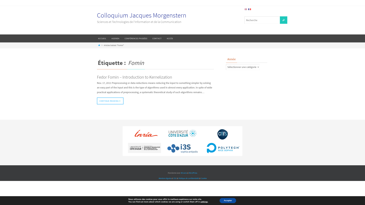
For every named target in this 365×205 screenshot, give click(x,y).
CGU (174, 178)
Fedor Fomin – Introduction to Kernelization (134, 77)
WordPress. (193, 173)
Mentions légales (165, 178)
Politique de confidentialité (188, 178)
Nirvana (184, 173)
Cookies (204, 178)
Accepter (228, 200)
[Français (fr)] (249, 9)
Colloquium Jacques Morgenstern (141, 15)
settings (204, 202)
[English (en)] (246, 9)
